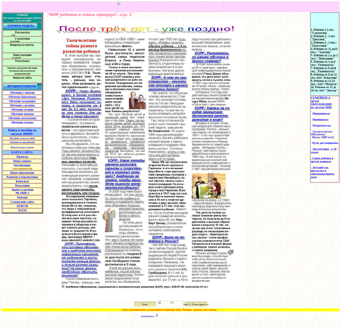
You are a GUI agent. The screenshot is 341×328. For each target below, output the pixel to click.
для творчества (22, 168)
